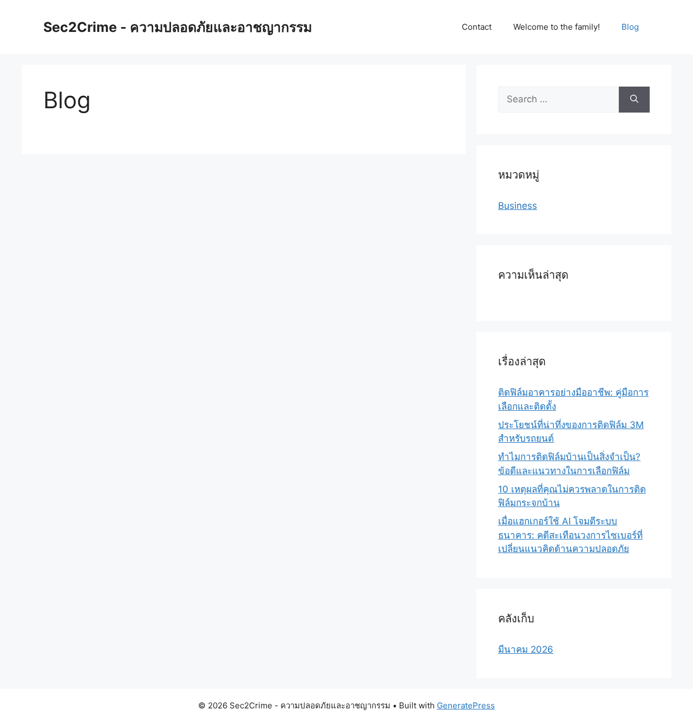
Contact (477, 27)
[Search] (634, 100)
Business (517, 205)
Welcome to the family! (556, 27)
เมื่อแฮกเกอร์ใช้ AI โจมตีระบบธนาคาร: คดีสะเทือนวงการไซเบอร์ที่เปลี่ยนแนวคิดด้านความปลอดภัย (570, 535)
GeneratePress (466, 705)
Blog (630, 27)
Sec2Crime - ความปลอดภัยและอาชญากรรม (177, 27)
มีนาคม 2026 (525, 649)
